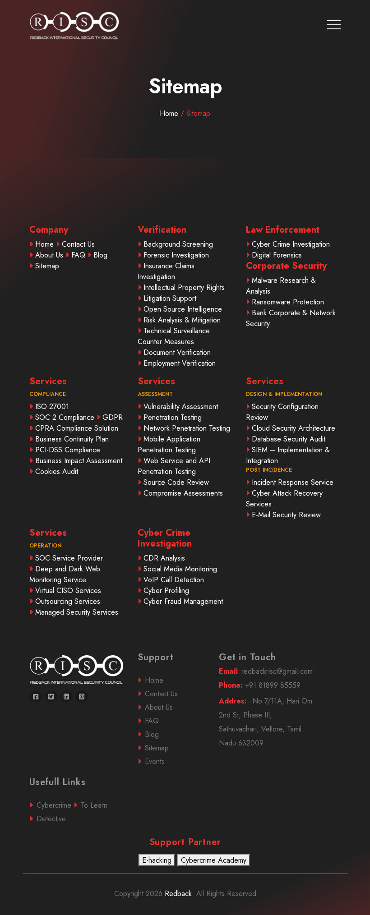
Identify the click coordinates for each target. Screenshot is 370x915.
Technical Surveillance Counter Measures (174, 336)
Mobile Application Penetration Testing (169, 444)
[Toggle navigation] (334, 25)
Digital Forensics (277, 255)
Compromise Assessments (183, 493)
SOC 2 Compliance (64, 417)
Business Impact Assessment (78, 460)
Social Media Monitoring (180, 569)
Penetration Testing (172, 417)
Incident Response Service (292, 482)
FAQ (78, 255)
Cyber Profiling (166, 590)
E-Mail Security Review (286, 515)
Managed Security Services (76, 612)
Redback (177, 893)
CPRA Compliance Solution (76, 428)
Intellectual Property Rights (184, 287)
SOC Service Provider (69, 558)
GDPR (112, 417)
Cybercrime (54, 805)
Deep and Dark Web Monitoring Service (64, 574)
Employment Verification (179, 363)
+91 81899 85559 (260, 685)
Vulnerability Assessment (180, 406)
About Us (49, 255)
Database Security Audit (288, 439)
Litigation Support (169, 298)
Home (185, 113)
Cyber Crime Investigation (291, 244)
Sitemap (47, 266)
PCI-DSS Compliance (67, 450)
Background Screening (178, 244)
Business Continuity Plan (72, 439)
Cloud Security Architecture (293, 428)
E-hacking (156, 860)
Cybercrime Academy (213, 860)
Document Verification (177, 352)
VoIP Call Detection (173, 580)
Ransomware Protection (288, 302)
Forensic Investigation (176, 255)
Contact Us (78, 244)
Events (155, 761)
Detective (51, 819)
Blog (100, 255)
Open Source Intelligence (182, 309)
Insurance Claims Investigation (166, 271)
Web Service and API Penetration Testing (174, 466)
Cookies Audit (56, 471)
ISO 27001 (52, 406)
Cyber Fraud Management (183, 601)
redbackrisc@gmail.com (266, 671)
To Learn (94, 805)
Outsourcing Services (67, 601)
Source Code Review (176, 482)
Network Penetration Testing (186, 428)
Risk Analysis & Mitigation (182, 320)
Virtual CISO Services (68, 590)
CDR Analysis (164, 558)
